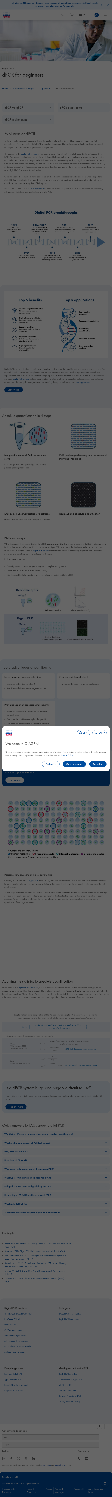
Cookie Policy (67, 755)
